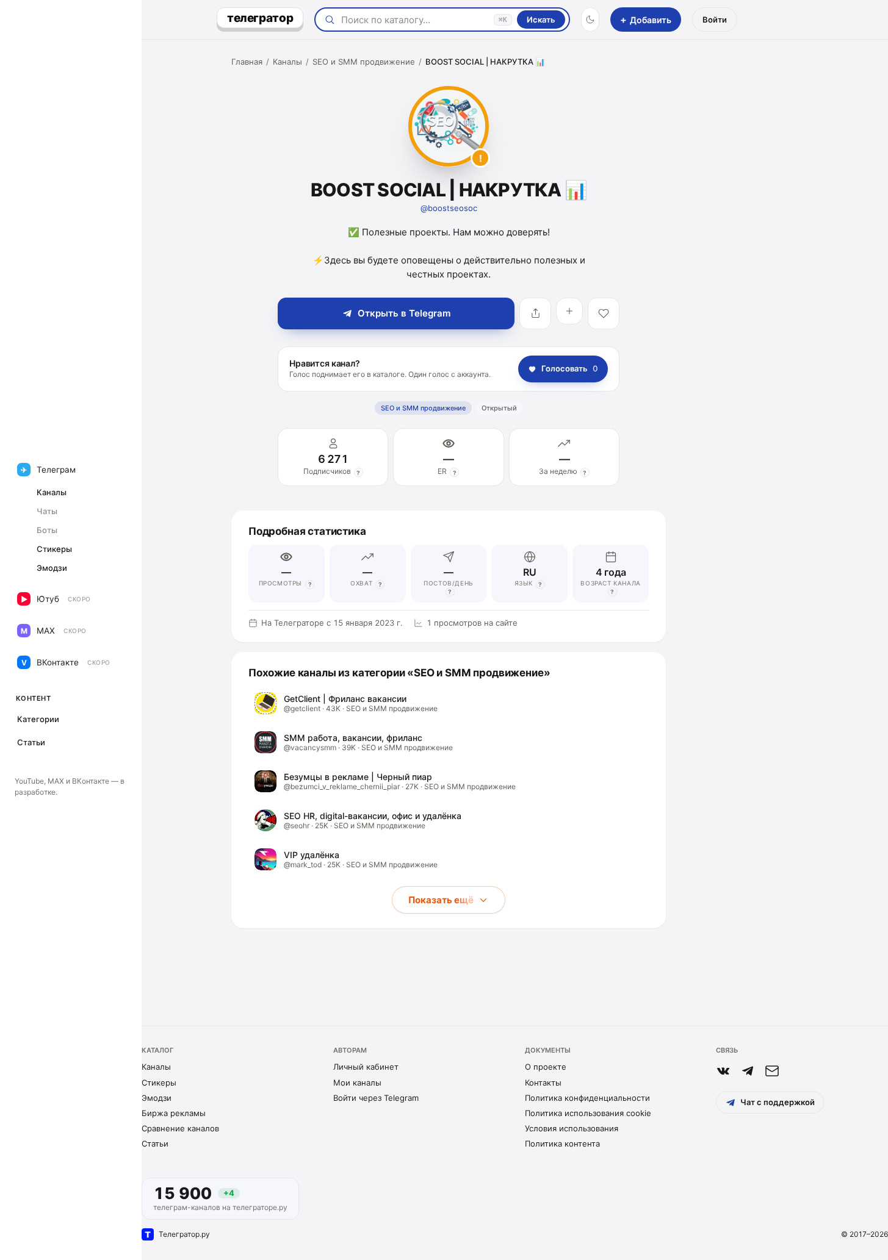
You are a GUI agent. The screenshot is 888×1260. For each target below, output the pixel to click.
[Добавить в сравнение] (569, 311)
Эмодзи (156, 1098)
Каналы (287, 61)
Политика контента (562, 1143)
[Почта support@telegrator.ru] (772, 1071)
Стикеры (159, 1082)
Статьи (155, 1143)
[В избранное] (603, 313)
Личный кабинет (366, 1067)
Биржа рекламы (174, 1113)
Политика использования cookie (588, 1113)
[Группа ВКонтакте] (723, 1071)
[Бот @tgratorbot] (747, 1071)
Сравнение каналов (180, 1128)
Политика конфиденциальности (587, 1098)
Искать (541, 19)
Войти (714, 19)
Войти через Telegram (376, 1098)
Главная (246, 61)
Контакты (543, 1082)
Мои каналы (357, 1082)
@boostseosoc (449, 208)
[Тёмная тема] (590, 19)
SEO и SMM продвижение (363, 61)
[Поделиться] (535, 313)
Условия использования (571, 1128)
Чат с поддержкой (777, 1102)
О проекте (545, 1067)
